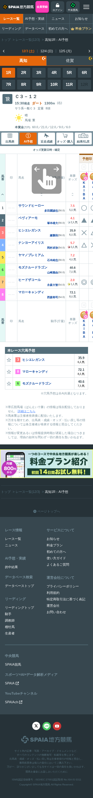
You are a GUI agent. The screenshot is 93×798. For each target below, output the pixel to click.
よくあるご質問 (58, 564)
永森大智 (52, 285)
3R (38, 73)
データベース (34, 28)
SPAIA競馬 (13, 664)
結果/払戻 (83, 141)
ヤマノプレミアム (31, 255)
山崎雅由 (52, 272)
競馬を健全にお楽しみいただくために (47, 771)
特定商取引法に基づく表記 (66, 599)
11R (69, 84)
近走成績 (47, 141)
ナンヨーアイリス (31, 242)
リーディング (11, 28)
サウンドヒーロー (31, 205)
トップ (6, 40)
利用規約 (53, 593)
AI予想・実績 (34, 19)
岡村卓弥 (52, 247)
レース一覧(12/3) (28, 40)
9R (38, 84)
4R (54, 73)
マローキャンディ (31, 292)
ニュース (58, 19)
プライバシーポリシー (63, 586)
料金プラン (55, 545)
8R (23, 84)
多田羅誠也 (51, 210)
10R (54, 84)
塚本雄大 (52, 223)
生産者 (10, 633)
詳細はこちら (26, 411)
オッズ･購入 (65, 141)
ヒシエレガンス (29, 230)
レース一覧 (11, 19)
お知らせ (81, 19)
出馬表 (9, 141)
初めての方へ (58, 28)
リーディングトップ (19, 607)
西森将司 (52, 297)
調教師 (10, 620)
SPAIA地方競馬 (41, 784)
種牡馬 (10, 627)
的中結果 (11, 567)
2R (23, 73)
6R (84, 73)
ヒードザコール (29, 279)
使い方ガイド (56, 558)
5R (69, 73)
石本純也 (52, 260)
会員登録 (42, 6)
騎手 (8, 614)
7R (8, 84)
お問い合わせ (56, 612)
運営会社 (53, 605)
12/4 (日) (46, 51)
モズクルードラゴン (32, 267)
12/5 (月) (65, 51)
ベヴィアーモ (28, 217)
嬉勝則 (54, 235)
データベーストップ (19, 586)
